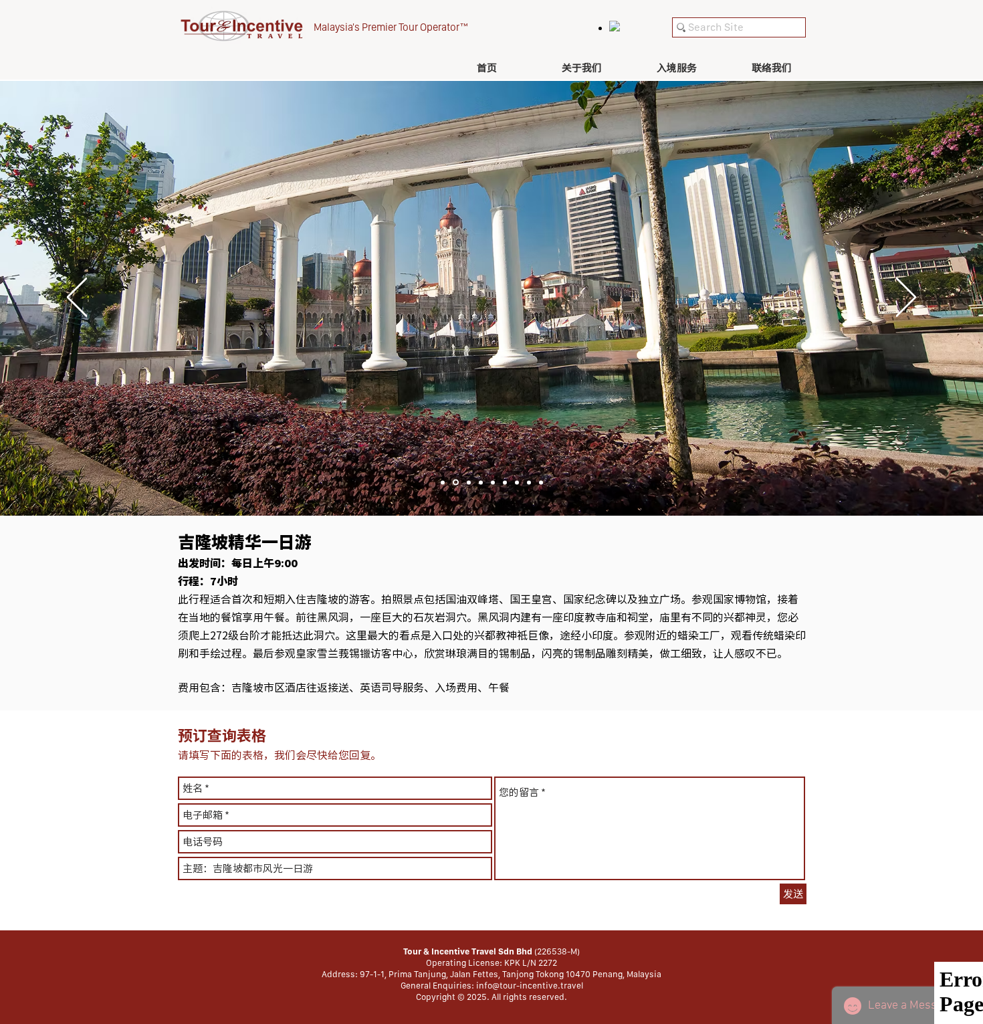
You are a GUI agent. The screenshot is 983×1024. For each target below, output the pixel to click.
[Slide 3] (469, 482)
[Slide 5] (493, 482)
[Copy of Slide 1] (541, 482)
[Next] (906, 298)
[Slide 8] (529, 482)
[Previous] (77, 298)
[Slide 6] (505, 482)
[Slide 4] (481, 482)
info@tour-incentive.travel (529, 986)
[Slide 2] (456, 483)
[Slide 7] (517, 482)
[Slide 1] (443, 482)
